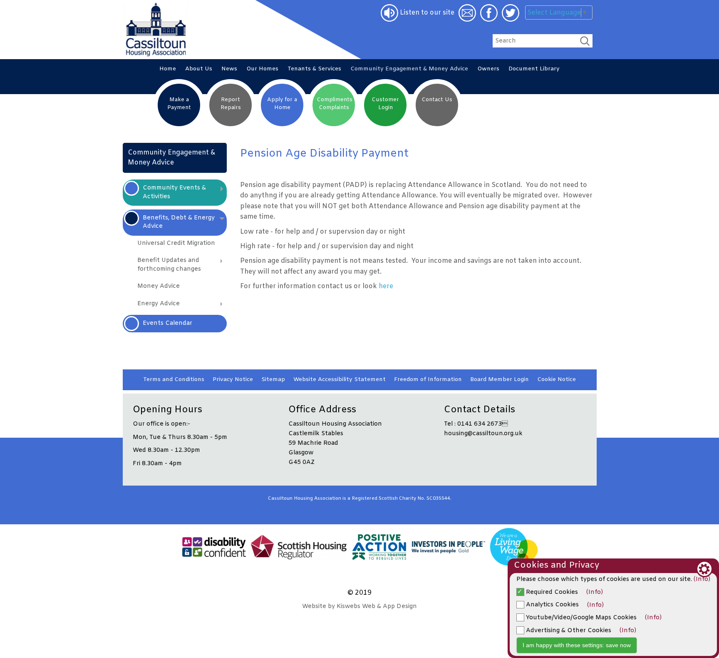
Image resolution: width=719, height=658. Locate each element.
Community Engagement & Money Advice (171, 157)
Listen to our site (426, 12)
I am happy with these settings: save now (577, 645)
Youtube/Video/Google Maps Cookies (580, 618)
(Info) (702, 579)
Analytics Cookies (551, 605)
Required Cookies (551, 592)
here (386, 286)
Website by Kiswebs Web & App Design (359, 607)
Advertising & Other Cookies (567, 631)
